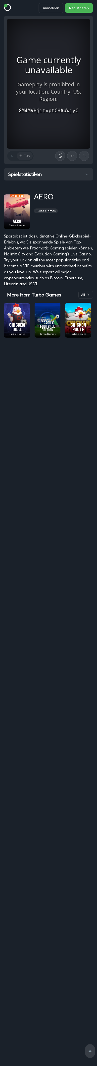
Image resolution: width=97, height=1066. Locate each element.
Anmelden (51, 8)
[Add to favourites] (72, 156)
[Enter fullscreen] (84, 156)
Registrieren (79, 8)
